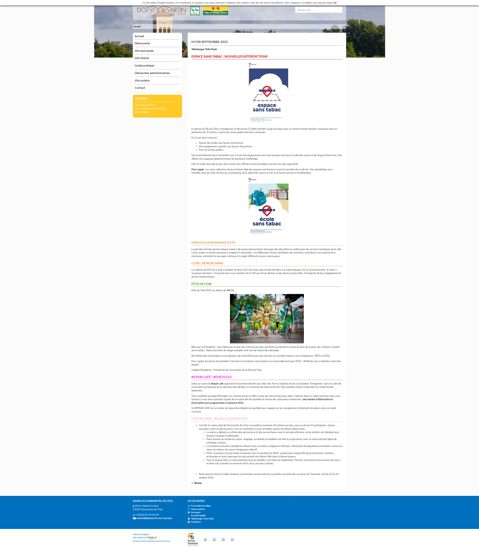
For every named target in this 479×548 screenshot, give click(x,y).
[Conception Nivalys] (152, 537)
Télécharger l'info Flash (202, 518)
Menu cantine (198, 509)
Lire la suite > (142, 111)
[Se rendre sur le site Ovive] (232, 539)
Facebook (196, 521)
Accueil (137, 26)
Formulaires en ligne (201, 505)
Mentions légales (141, 534)
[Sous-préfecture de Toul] (205, 539)
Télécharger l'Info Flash (204, 49)
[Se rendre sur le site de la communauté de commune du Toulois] (193, 539)
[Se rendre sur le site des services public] (214, 539)
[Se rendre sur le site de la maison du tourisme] (223, 539)
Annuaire (195, 512)
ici (335, 2)
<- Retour (196, 482)
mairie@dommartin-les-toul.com (154, 518)
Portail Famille (198, 515)
